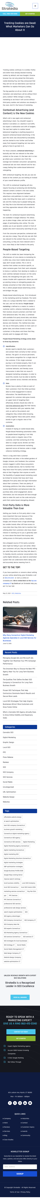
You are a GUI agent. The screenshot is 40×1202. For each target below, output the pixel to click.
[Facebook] (10, 1103)
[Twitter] (15, 1103)
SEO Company (8, 772)
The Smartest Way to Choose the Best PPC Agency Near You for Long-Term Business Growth (19, 672)
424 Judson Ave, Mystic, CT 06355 (20, 1092)
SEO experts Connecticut (12, 928)
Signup (20, 1173)
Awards (24, 1131)
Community (26, 1135)
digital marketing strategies (13, 862)
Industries (25, 1118)
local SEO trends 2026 (28, 887)
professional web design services (15, 908)
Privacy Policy (25, 1192)
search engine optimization (13, 912)
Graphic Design (8, 742)
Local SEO (6, 747)
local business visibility (11, 883)
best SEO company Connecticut (14, 825)
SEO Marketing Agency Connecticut (15, 933)
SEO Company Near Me (11, 924)
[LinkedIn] (25, 1103)
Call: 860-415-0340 (10, 14)
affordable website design (12, 817)
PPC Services (13, 895)
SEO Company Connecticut (13, 920)
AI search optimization (11, 821)
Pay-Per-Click (31, 891)
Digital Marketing (9, 737)
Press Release (8, 757)
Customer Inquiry (28, 1127)
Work (6, 1123)
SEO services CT (28, 937)
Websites (18, 593)
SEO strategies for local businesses (15, 941)
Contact (25, 1123)
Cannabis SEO (8, 732)
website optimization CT (12, 961)
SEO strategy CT (9, 945)
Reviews (6, 762)
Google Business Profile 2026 (13, 871)
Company (7, 1118)
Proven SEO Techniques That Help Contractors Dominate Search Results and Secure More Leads (19, 693)
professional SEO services (12, 904)
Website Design (8, 797)
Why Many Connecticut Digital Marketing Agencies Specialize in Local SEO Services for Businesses (19, 638)
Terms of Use (14, 1192)
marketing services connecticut (14, 891)
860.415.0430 (9, 578)
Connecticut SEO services (12, 842)
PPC (4, 752)
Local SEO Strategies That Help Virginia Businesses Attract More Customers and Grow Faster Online (18, 704)
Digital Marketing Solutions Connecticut (17, 858)
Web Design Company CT (12, 953)
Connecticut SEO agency (12, 838)
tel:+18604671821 (9, 1079)
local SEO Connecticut (11, 887)
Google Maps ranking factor (13, 875)
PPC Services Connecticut (12, 900)
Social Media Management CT (14, 949)
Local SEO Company (28, 883)
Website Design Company (12, 957)
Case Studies (8, 1140)
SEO (13, 593)
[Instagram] (20, 1103)
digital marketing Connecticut (14, 850)
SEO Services (8, 777)
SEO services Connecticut (12, 937)
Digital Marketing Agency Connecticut (16, 846)
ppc (5, 895)
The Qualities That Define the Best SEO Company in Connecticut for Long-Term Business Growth (18, 682)
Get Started (30, 14)
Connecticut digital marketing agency (16, 834)
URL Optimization (9, 792)
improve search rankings (12, 879)
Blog (5, 1135)
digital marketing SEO (11, 854)
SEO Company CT (30, 920)
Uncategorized (8, 787)
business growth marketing (13, 829)
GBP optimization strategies (13, 867)
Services (7, 1131)
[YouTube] (30, 1103)
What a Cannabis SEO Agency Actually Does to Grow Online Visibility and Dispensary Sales (19, 715)
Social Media (7, 782)
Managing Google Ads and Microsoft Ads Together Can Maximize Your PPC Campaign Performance (19, 661)
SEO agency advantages (12, 916)
